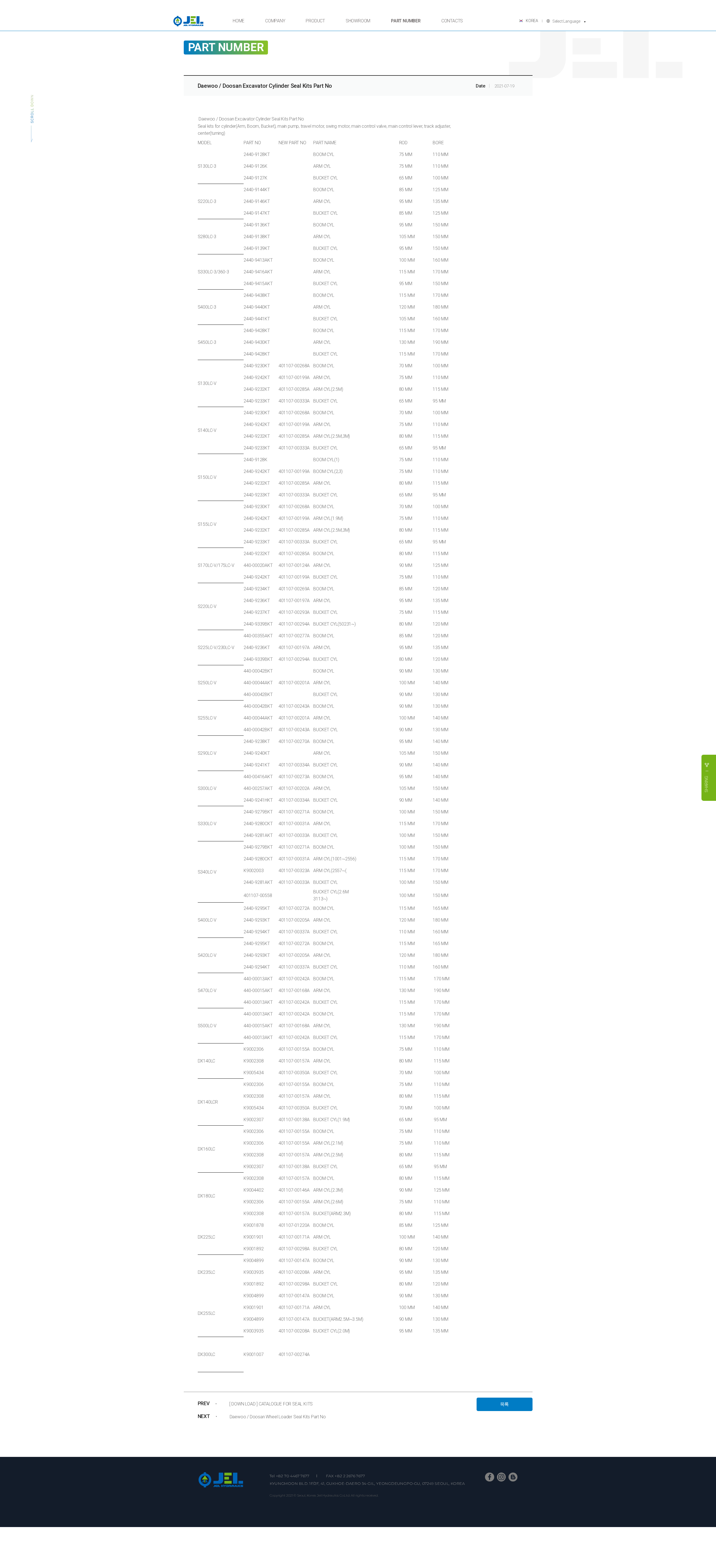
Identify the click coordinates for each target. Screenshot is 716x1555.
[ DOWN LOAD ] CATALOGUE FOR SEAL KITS (271, 1404)
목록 (504, 1404)
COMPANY (275, 20)
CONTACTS (452, 20)
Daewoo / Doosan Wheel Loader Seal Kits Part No (278, 1416)
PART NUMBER (406, 20)
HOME (238, 20)
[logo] (188, 21)
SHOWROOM (358, 20)
